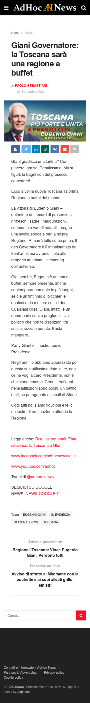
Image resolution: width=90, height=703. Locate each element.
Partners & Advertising (20, 672)
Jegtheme (23, 691)
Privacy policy (54, 672)
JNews (19, 686)
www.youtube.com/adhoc (33, 466)
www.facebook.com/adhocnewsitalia (43, 456)
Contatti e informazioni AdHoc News (30, 667)
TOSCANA (51, 522)
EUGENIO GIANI (34, 514)
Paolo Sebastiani (31, 85)
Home (15, 32)
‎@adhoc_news (40, 476)
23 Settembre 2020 (30, 91)
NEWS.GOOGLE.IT (43, 493)
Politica (29, 32)
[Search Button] (81, 615)
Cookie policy (13, 677)
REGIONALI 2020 (26, 522)
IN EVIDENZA (60, 514)
